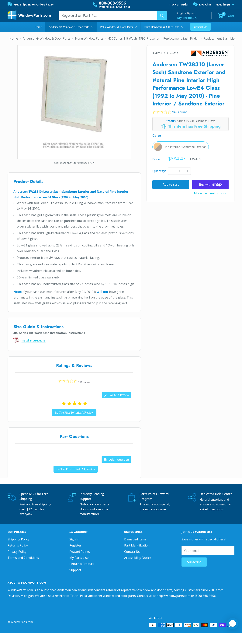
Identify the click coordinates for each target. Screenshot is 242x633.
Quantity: (159, 171)
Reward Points (79, 552)
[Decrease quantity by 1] (171, 171)
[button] (232, 623)
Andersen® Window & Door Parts (69, 26)
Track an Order (178, 4)
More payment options (210, 193)
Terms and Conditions (23, 558)
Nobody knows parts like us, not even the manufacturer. (94, 509)
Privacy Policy (17, 552)
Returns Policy (18, 545)
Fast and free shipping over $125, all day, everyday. (35, 509)
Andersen (210, 53)
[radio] (180, 146)
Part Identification (137, 545)
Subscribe (194, 562)
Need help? (223, 4)
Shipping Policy (18, 539)
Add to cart (171, 184)
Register (75, 545)
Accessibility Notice (137, 558)
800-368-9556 (112, 3)
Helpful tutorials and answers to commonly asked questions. (215, 504)
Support (75, 570)
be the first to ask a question (75, 469)
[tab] (116, 395)
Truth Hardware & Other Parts (161, 26)
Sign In (74, 539)
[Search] (162, 15)
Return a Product (81, 564)
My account (185, 17)
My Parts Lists (79, 558)
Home (38, 26)
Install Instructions (34, 340)
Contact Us (200, 26)
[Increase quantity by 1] (187, 171)
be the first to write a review (74, 412)
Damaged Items (135, 539)
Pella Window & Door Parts (116, 26)
